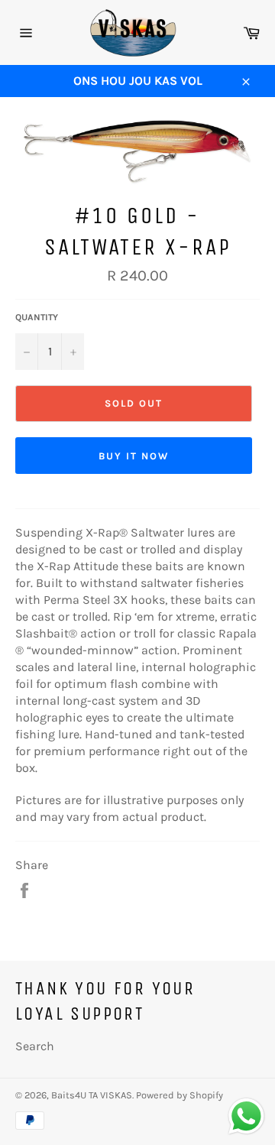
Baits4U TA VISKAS (91, 1095)
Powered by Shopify (179, 1095)
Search (34, 1046)
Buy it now (134, 456)
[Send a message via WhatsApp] (246, 1116)
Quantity (36, 317)
